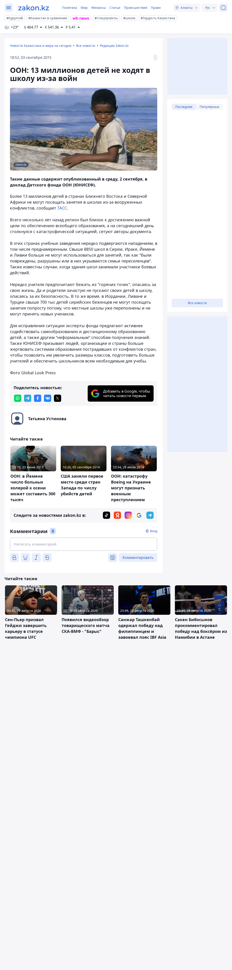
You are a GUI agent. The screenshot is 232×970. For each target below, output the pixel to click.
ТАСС (62, 208)
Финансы (98, 7)
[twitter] (57, 398)
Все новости (85, 45)
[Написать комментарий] (83, 544)
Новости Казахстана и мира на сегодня (40, 45)
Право (156, 7)
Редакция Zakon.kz (114, 45)
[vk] (48, 398)
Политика (69, 7)
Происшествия (135, 7)
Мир (84, 7)
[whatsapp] (18, 398)
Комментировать (138, 557)
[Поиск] (223, 8)
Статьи (114, 7)
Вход (153, 531)
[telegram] (28, 398)
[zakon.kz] (33, 7)
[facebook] (38, 398)
